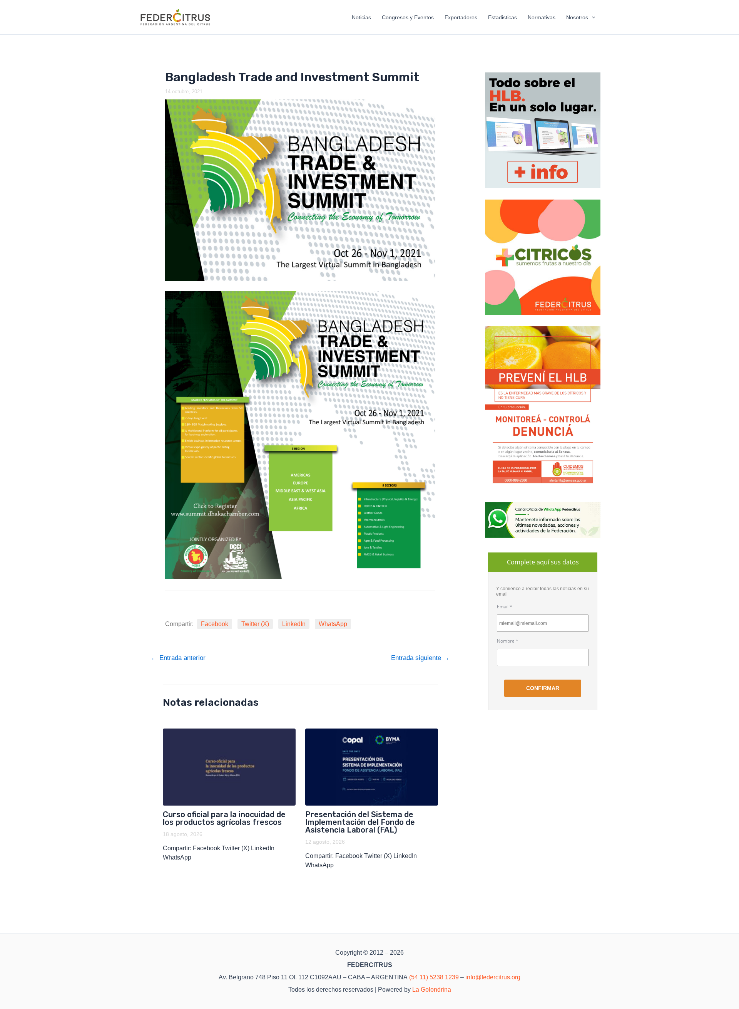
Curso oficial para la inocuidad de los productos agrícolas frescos (224, 818)
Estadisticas (502, 17)
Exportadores (461, 17)
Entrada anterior (178, 658)
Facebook (214, 624)
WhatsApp (333, 624)
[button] (591, 17)
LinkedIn (294, 624)
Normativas (541, 17)
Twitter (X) (255, 624)
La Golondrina (431, 989)
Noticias (361, 17)
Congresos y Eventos (408, 17)
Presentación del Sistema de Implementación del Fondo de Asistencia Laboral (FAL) (360, 822)
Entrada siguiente (420, 658)
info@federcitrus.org (492, 977)
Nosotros (577, 17)
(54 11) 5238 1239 (434, 977)
